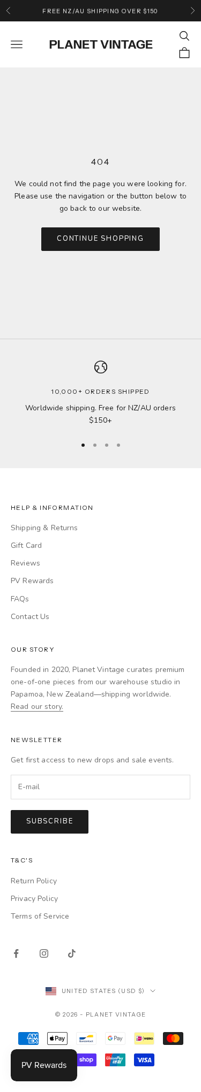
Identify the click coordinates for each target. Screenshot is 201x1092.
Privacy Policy (34, 899)
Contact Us (30, 617)
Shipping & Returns (44, 528)
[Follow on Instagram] (44, 953)
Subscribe (49, 821)
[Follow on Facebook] (16, 953)
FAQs (20, 599)
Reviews (25, 563)
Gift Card (26, 545)
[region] (100, 393)
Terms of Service (40, 916)
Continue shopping (100, 238)
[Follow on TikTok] (71, 953)
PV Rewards (32, 581)
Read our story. (37, 706)
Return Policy (34, 881)
